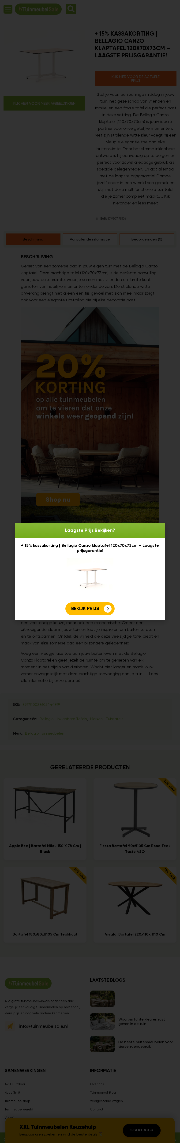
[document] (90, 571)
